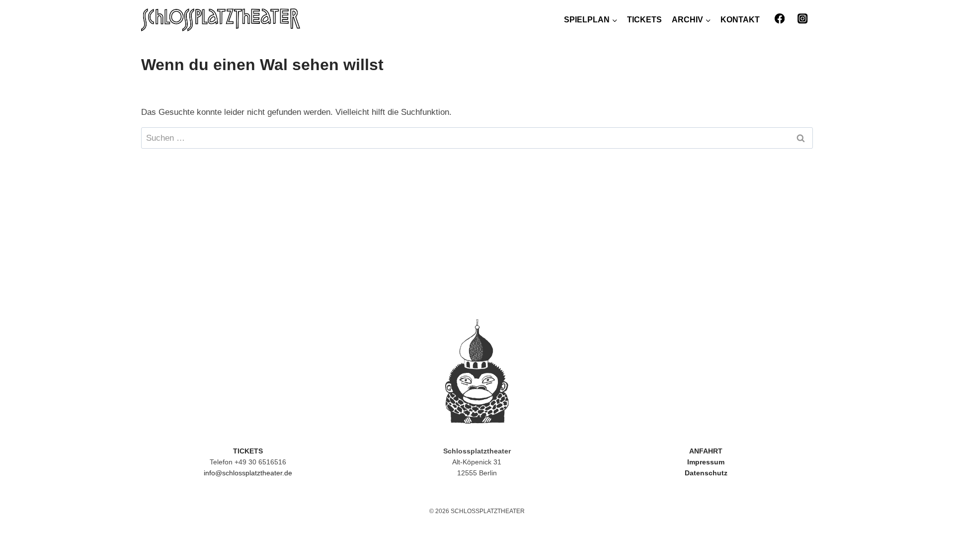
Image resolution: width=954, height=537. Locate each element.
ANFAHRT (705, 451)
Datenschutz (706, 473)
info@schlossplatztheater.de (248, 473)
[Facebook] (779, 18)
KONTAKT (740, 19)
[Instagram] (803, 18)
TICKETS (644, 19)
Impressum (705, 462)
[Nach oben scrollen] (924, 502)
